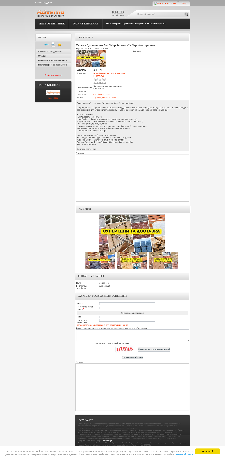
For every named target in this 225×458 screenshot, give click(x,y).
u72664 (98, 76)
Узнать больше (184, 454)
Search (186, 14)
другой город (118, 15)
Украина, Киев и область (104, 97)
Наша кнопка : (49, 85)
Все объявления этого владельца (109, 73)
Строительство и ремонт (134, 23)
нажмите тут (107, 441)
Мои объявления (85, 23)
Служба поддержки (44, 2)
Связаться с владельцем (49, 51)
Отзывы (42, 56)
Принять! (207, 451)
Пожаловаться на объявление (52, 60)
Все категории (113, 23)
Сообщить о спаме (53, 75)
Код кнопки (53, 98)
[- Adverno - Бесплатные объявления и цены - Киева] (51, 13)
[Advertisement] (160, 75)
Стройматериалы (156, 23)
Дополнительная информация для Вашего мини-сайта (102, 325)
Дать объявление (52, 23)
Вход (184, 3)
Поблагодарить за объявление (52, 65)
